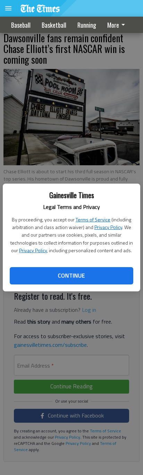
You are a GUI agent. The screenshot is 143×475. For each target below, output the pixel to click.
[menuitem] (118, 25)
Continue (71, 275)
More (113, 24)
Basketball (54, 24)
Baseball (21, 24)
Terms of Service (93, 219)
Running (86, 24)
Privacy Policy (108, 227)
